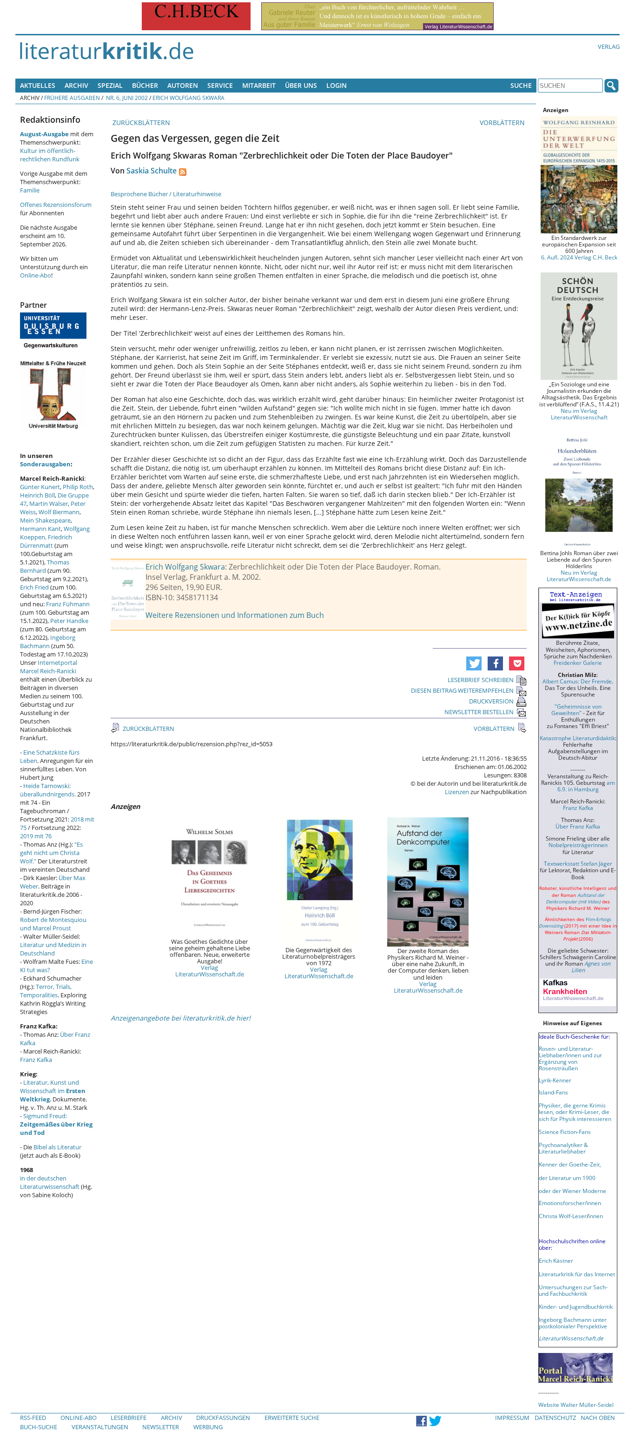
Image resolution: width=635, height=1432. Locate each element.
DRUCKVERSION (491, 701)
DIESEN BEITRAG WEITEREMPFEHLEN (462, 690)
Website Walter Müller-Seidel (576, 1404)
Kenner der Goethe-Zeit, (570, 1164)
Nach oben (598, 1417)
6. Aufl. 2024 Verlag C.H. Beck (579, 257)
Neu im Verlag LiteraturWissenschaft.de (579, 576)
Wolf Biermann (59, 512)
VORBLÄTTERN (503, 122)
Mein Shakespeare (45, 520)
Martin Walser (48, 503)
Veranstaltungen (100, 1427)
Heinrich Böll (37, 495)
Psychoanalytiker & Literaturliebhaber (563, 1148)
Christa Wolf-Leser (563, 1216)
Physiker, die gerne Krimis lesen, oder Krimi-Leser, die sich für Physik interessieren (575, 1111)
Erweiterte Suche (292, 1417)
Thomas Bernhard (44, 566)
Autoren (182, 85)
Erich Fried (34, 587)
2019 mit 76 (36, 836)
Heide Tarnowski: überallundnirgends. (48, 790)
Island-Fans (553, 1092)
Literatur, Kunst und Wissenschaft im (53, 1090)
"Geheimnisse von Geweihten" (576, 709)
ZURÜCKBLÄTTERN (140, 122)
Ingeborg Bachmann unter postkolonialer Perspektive (573, 1323)
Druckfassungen (223, 1417)
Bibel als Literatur (57, 1147)
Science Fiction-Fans (565, 1131)
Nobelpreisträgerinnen (578, 845)
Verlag (609, 46)
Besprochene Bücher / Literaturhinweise (166, 194)
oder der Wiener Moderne (572, 1190)
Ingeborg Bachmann (47, 641)
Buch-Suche (38, 1427)
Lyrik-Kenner (555, 1080)
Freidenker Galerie (578, 662)
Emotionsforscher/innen (570, 1203)
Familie (30, 190)
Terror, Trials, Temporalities (46, 990)
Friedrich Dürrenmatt (46, 541)
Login (336, 85)
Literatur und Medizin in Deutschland (53, 949)
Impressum (512, 1417)
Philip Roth (78, 487)
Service (220, 85)
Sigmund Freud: (56, 1124)
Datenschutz (555, 1417)
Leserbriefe (128, 1417)
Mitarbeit (259, 85)
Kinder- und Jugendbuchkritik (576, 1306)
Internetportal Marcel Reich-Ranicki (48, 666)
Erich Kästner (556, 1260)
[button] (474, 663)
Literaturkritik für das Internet (577, 1274)
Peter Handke (69, 621)
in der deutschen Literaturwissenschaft (49, 1182)
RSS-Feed (33, 1417)
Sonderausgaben (45, 464)
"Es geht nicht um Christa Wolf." (51, 852)
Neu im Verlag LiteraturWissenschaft (579, 414)
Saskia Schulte (151, 171)
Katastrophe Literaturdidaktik (577, 738)
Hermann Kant (40, 528)
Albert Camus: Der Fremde (577, 681)
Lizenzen (457, 792)
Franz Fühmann (68, 604)
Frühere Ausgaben (72, 97)
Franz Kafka (36, 1059)
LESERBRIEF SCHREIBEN (481, 680)
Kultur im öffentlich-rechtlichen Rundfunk (49, 154)
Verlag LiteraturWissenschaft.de (209, 970)
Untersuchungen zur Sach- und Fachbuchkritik (573, 1290)
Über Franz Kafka (578, 826)
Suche (521, 85)
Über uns (301, 85)
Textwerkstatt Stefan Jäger (578, 863)
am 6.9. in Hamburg (586, 786)
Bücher (145, 85)
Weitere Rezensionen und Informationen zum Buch (235, 615)
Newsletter (160, 1427)
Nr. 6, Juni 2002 (126, 97)
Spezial (110, 85)
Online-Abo (35, 275)
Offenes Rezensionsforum (56, 204)
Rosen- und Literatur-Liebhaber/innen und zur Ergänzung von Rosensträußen (570, 1058)
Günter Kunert (40, 487)
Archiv (76, 85)
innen (596, 1216)
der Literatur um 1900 (567, 1177)
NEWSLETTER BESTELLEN (479, 712)
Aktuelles (37, 85)
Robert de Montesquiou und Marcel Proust (53, 923)
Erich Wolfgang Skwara (188, 97)
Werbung (208, 1427)
